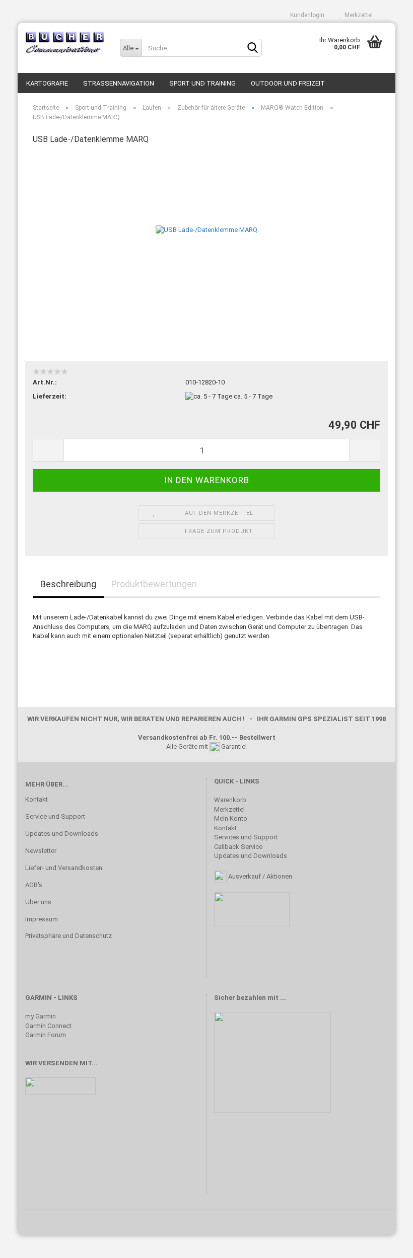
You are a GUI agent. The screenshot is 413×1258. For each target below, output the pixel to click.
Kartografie (47, 83)
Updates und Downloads (61, 833)
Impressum (41, 919)
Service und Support (55, 816)
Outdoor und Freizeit (288, 83)
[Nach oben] (385, 1242)
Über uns (38, 902)
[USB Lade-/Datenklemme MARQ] (206, 229)
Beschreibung (68, 584)
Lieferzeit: (49, 396)
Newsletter (40, 850)
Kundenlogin (305, 15)
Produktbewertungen (154, 584)
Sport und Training (202, 83)
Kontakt (36, 799)
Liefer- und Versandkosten (63, 868)
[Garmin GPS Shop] (65, 43)
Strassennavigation (118, 83)
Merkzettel (357, 15)
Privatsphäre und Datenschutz (68, 935)
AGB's (33, 885)
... (283, 997)
